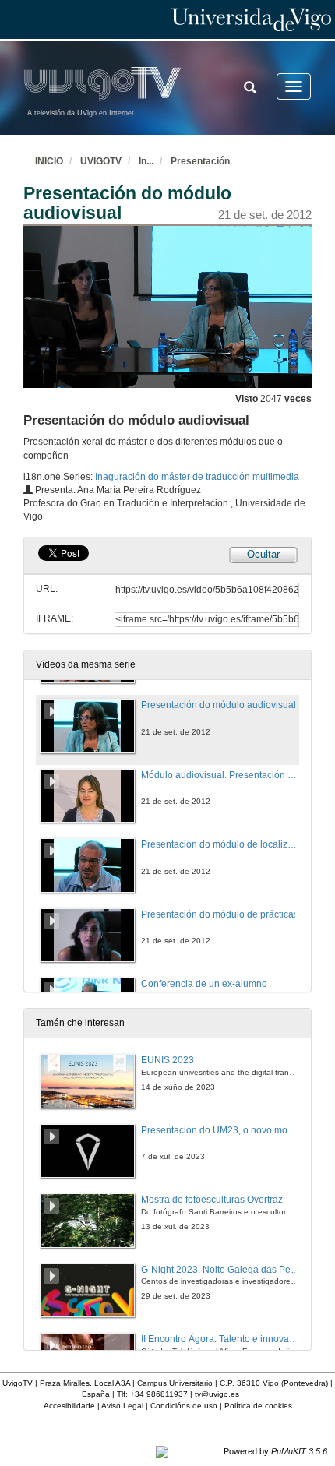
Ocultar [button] (263, 554)
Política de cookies (258, 1405)
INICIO (49, 161)
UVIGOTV (101, 161)
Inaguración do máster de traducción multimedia (197, 476)
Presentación (200, 161)
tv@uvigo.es (217, 1394)
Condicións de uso (183, 1405)
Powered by (275, 1451)
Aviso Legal (122, 1405)
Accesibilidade (69, 1405)
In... (146, 161)
